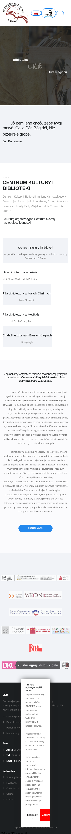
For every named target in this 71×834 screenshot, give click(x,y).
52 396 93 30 (18, 755)
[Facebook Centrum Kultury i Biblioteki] (60, 13)
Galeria (9, 793)
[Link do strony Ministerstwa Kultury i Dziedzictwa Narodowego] (43, 594)
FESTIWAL (11, 782)
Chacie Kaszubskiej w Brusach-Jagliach (43, 490)
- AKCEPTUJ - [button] (47, 815)
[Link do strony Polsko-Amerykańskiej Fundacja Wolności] (35, 612)
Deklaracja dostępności (18, 716)
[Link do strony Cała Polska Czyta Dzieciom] (61, 629)
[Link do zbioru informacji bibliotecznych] (15, 594)
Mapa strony (12, 733)
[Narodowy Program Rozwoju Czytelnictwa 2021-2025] (35, 577)
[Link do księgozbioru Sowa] (48, 13)
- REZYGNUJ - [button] (32, 815)
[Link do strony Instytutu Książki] (31, 664)
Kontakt (10, 799)
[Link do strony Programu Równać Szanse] (13, 629)
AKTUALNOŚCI (35, 528)
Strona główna (13, 777)
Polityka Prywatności (17, 727)
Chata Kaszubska (15, 788)
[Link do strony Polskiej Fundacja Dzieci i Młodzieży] (38, 629)
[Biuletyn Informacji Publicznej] (36, 13)
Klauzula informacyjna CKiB (20, 722)
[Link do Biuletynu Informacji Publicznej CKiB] (35, 647)
